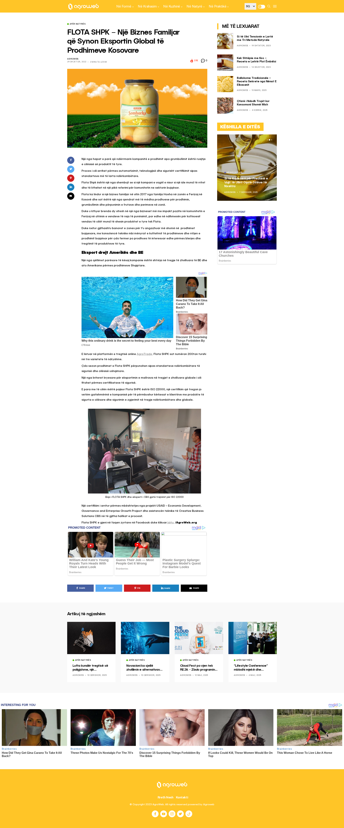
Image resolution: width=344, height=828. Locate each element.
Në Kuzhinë (171, 6)
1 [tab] (267, 139)
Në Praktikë (217, 6)
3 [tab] (271, 139)
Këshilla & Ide (235, 173)
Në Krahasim (147, 6)
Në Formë (123, 6)
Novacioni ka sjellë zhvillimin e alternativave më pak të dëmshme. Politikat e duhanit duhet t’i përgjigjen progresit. (144, 668)
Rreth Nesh (165, 797)
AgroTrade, (145, 354)
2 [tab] (269, 140)
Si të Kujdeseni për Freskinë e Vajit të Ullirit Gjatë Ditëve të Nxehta (246, 182)
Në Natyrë (194, 6)
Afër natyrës (78, 24)
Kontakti (182, 797)
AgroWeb (72, 59)
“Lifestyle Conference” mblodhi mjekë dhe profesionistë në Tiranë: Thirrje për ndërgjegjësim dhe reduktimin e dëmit (252, 668)
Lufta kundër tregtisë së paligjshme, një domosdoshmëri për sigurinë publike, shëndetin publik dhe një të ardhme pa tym (90, 668)
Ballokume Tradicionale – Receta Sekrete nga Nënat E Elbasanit (256, 81)
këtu (170, 522)
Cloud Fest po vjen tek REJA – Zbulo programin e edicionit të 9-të (199, 668)
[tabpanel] (247, 167)
